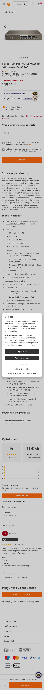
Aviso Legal (31, 373)
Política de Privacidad (16, 373)
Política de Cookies (22, 369)
